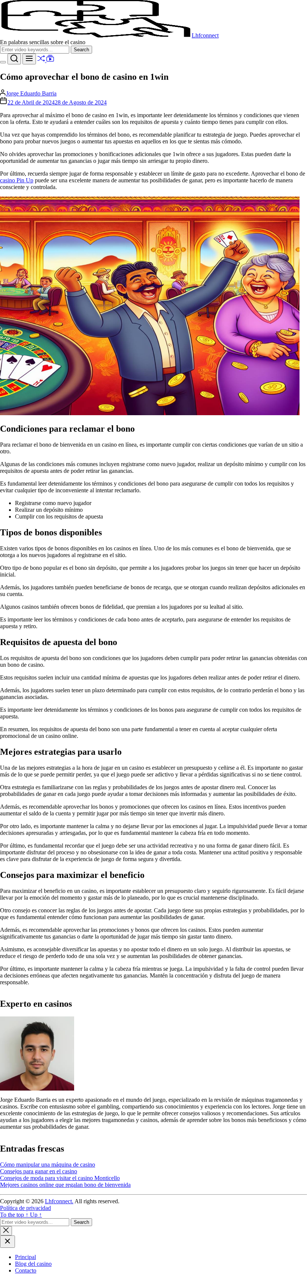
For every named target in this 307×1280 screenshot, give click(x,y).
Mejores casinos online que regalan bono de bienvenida (65, 1185)
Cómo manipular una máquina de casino (47, 1164)
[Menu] (29, 59)
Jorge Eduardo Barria (31, 93)
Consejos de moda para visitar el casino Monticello (60, 1178)
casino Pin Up (16, 180)
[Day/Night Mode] (3, 62)
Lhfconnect (205, 35)
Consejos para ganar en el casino (38, 1171)
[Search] (14, 59)
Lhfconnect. (59, 1201)
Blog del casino (33, 1264)
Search (83, 49)
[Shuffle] (41, 60)
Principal (25, 1257)
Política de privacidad (25, 1208)
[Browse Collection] (50, 60)
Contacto (25, 1270)
